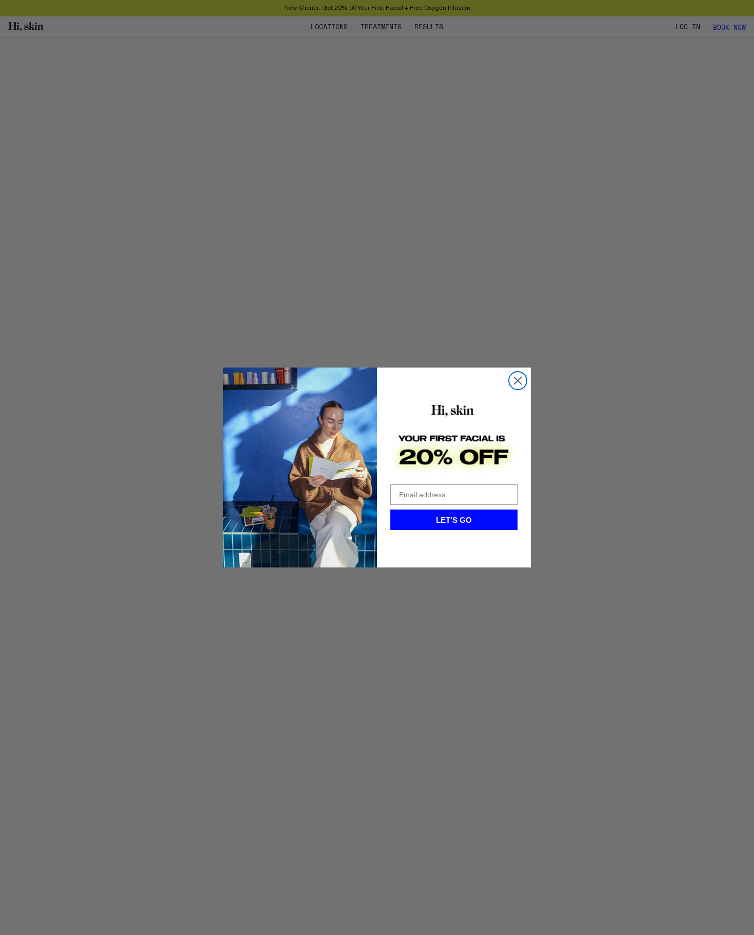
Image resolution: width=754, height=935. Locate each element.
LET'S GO (454, 520)
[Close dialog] (518, 381)
